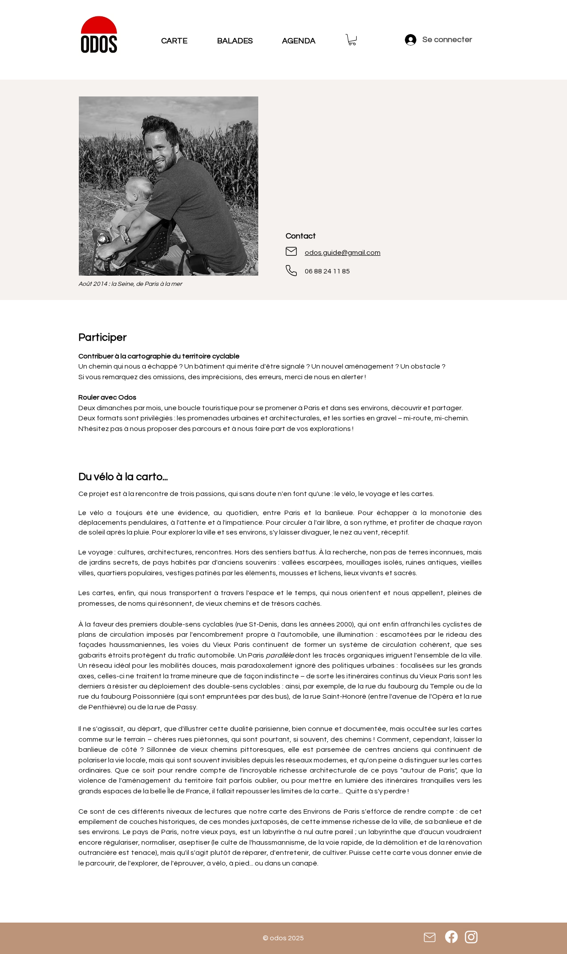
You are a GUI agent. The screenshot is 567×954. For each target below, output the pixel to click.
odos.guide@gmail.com (343, 252)
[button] (352, 39)
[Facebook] (451, 936)
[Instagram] (471, 936)
